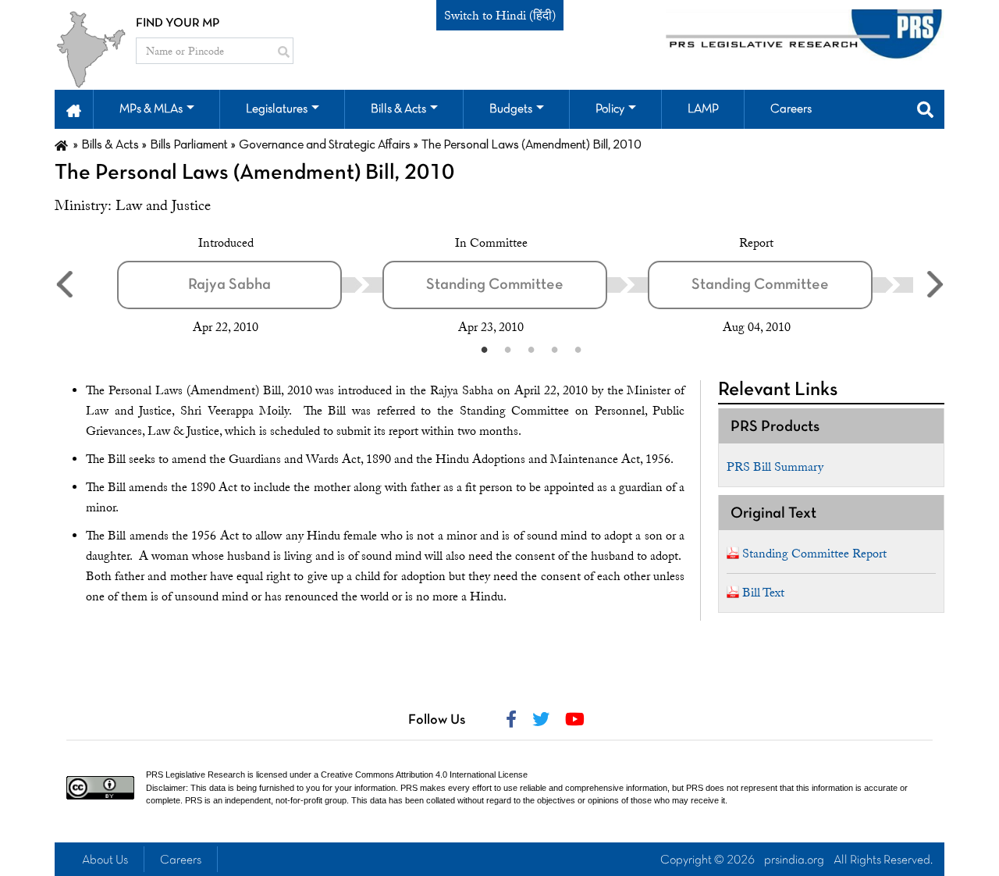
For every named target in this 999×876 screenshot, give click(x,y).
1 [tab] (484, 349)
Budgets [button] (510, 109)
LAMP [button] (703, 109)
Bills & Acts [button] (398, 109)
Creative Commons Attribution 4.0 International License (424, 774)
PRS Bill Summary (775, 467)
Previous (64, 284)
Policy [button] (609, 109)
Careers (180, 860)
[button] (74, 109)
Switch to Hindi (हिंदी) (500, 15)
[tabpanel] (249, 285)
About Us (105, 860)
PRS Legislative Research (195, 774)
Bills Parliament (189, 145)
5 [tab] (577, 349)
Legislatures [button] (277, 109)
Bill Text (763, 592)
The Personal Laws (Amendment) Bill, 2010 (254, 173)
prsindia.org (794, 860)
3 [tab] (531, 349)
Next (935, 284)
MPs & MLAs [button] (151, 109)
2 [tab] (507, 349)
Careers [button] (791, 109)
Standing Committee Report (814, 553)
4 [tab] (554, 349)
